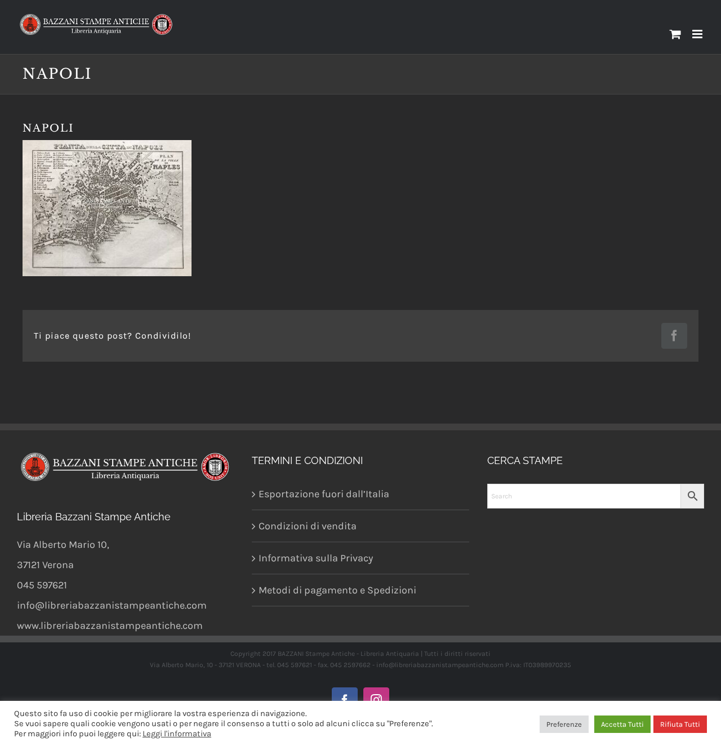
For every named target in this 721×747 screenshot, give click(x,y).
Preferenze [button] (564, 724)
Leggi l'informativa (177, 734)
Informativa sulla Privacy (316, 558)
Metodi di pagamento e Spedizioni (337, 590)
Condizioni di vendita (308, 526)
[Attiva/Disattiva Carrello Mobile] (675, 34)
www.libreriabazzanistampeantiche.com (110, 625)
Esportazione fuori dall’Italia (324, 494)
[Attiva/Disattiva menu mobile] (698, 34)
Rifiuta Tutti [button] (680, 724)
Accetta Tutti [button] (622, 724)
